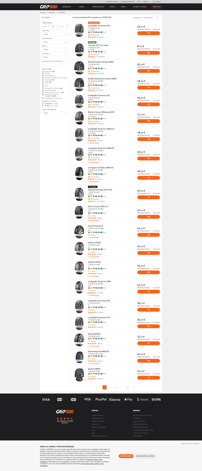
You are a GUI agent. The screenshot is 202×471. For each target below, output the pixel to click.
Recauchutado (50, 90)
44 (128, 387)
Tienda (123, 7)
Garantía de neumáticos (99, 436)
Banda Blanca (50, 75)
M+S (46, 86)
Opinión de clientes (112, 1)
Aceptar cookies (126, 456)
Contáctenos (137, 418)
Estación (45, 53)
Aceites (112, 7)
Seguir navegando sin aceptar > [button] (191, 443)
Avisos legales (137, 436)
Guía (93, 433)
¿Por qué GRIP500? (98, 418)
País (93, 430)
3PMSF (47, 73)
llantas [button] (82, 7)
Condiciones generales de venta (143, 430)
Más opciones (47, 69)
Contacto (146, 1)
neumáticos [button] (67, 7)
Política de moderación (140, 427)
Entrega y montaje (139, 7)
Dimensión (46, 23)
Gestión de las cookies (140, 433)
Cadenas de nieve (98, 7)
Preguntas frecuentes (128, 1)
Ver (148, 33)
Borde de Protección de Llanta (56, 78)
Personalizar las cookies (145, 456)
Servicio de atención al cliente (142, 415)
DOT (46, 84)
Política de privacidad (140, 424)
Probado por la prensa (53, 98)
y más (55, 103)
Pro (139, 1)
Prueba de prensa (97, 415)
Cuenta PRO (96, 424)
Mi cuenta (157, 1)
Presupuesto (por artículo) (52, 61)
